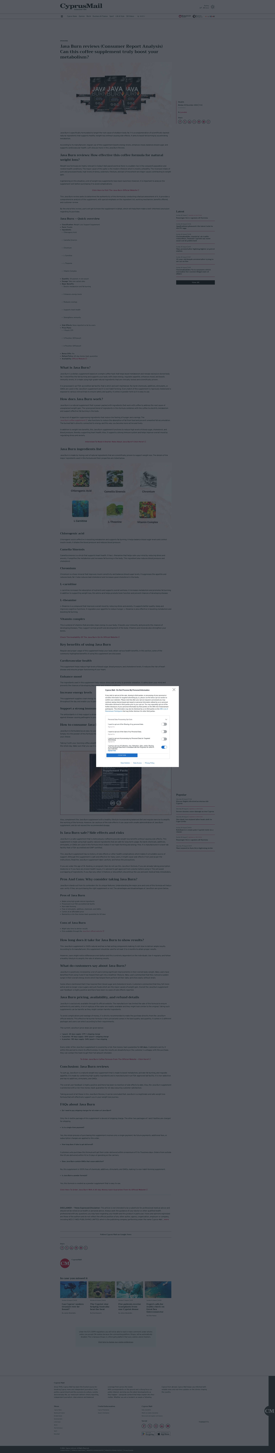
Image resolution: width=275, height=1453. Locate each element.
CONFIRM (122, 755)
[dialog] (137, 726)
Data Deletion (125, 763)
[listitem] (137, 719)
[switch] (164, 724)
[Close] (175, 690)
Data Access (137, 763)
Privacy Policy (149, 763)
